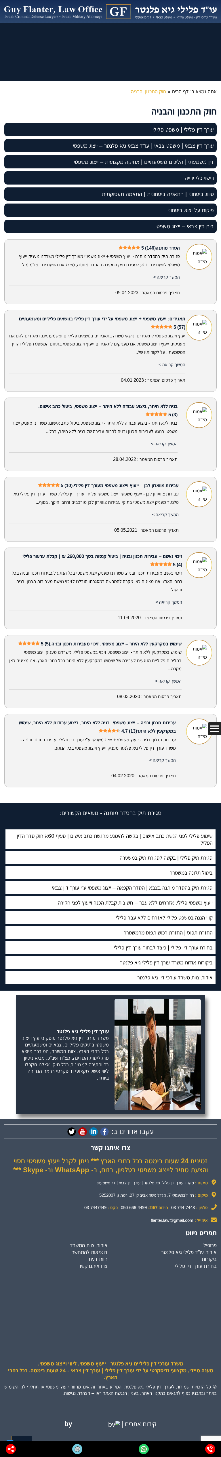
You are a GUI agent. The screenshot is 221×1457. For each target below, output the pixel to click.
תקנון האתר (152, 1393)
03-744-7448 (183, 1207)
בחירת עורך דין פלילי (196, 1266)
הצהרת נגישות (77, 1393)
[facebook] (104, 1132)
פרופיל (210, 1245)
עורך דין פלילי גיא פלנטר (83, 1031)
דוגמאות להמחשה (89, 1252)
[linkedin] (93, 1132)
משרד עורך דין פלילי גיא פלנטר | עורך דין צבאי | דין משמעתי (145, 1182)
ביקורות (209, 1259)
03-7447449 (95, 1207)
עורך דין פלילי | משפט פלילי (183, 129)
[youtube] (83, 1132)
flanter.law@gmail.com (172, 1220)
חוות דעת (98, 1259)
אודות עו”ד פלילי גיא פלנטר (189, 1252)
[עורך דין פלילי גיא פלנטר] (110, 11)
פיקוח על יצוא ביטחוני (190, 210)
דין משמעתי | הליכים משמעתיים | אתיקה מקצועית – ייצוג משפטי (144, 162)
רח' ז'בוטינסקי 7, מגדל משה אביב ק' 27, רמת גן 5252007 (146, 1195)
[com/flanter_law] (72, 1132)
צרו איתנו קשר (93, 1266)
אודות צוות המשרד (89, 1245)
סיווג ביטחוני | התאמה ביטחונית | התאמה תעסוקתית (158, 194)
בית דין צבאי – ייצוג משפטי (184, 226)
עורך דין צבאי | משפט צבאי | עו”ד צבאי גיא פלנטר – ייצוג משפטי (143, 146)
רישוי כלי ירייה (199, 178)
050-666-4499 (134, 1207)
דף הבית (180, 91)
